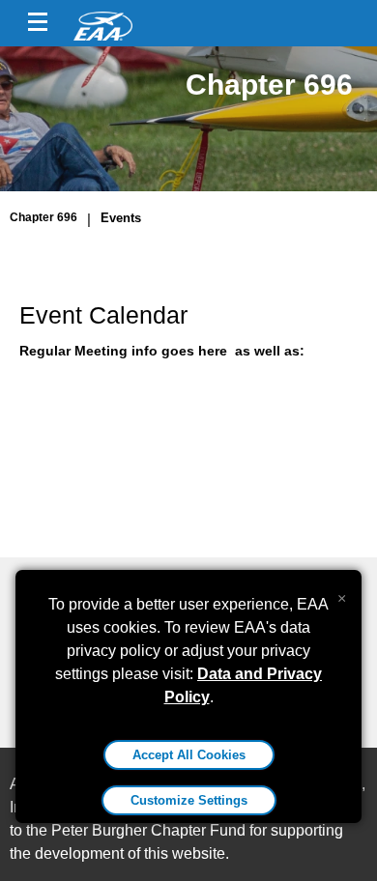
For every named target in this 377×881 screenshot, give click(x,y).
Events (121, 218)
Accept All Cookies (189, 755)
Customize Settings (188, 800)
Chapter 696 (43, 217)
